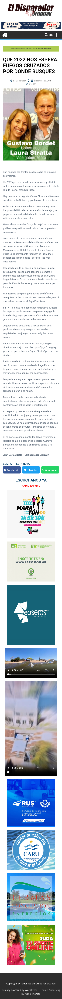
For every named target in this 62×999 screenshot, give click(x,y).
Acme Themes (33, 993)
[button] (12, 469)
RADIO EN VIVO (31, 485)
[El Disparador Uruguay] (4, 35)
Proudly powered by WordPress (20, 989)
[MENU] (58, 35)
